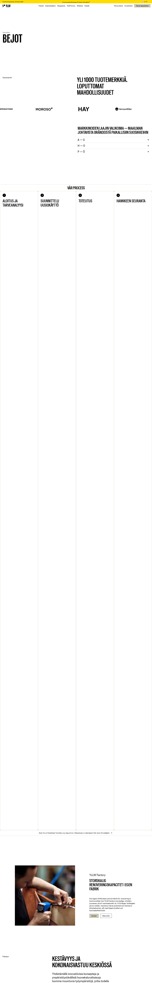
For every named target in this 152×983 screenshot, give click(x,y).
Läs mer (94, 916)
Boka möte (106, 916)
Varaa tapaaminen (142, 6)
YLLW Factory (71, 6)
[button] (145, 1)
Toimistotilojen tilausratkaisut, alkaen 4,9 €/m (76, 1)
